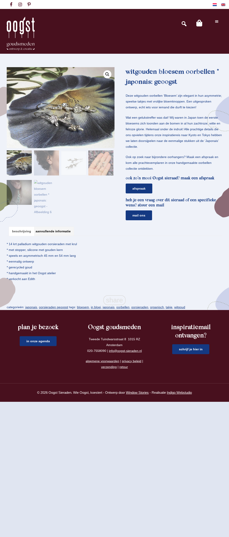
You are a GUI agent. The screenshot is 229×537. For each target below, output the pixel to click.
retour (123, 367)
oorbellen (122, 307)
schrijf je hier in (191, 349)
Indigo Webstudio (179, 392)
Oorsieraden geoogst (53, 307)
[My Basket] (199, 23)
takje (169, 307)
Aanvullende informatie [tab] (53, 231)
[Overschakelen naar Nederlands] (214, 4)
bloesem (83, 307)
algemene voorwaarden (102, 361)
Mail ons (138, 215)
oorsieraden (139, 307)
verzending (109, 367)
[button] (107, 74)
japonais (31, 307)
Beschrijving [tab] (21, 231)
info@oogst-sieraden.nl (125, 351)
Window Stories (137, 392)
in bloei (96, 307)
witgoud (179, 307)
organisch (157, 307)
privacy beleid (131, 361)
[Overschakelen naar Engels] (223, 4)
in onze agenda (38, 341)
